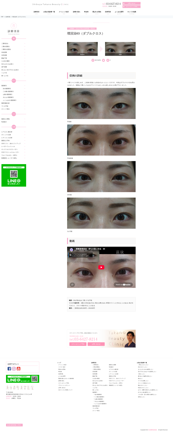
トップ (59, 362)
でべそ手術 (4, 106)
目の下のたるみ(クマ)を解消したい (147, 371)
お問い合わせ (131, 3)
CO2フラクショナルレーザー (10, 152)
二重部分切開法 (6, 49)
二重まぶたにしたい (143, 364)
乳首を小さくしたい (143, 387)
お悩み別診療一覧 (142, 362)
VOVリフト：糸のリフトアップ (11, 143)
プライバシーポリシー (64, 385)
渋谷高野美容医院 (152, 430)
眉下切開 (4, 67)
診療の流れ (61, 380)
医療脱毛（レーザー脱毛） (9, 158)
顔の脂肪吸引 (7, 88)
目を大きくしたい (142, 367)
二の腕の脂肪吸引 (8, 91)
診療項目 (93, 362)
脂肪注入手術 (5, 140)
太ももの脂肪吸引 (8, 97)
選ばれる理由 (61, 369)
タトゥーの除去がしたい (144, 383)
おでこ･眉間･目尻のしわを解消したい (148, 390)
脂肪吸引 (4, 85)
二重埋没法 (4, 43)
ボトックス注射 (6, 134)
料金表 (60, 371)
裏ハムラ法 (4, 75)
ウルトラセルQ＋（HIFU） (9, 155)
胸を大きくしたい (142, 385)
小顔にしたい (141, 374)
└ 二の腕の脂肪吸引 (99, 397)
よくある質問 (61, 376)
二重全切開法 (5, 46)
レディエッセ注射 (6, 137)
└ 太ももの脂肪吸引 (99, 401)
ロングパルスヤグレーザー (9, 149)
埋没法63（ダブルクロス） (19, 16)
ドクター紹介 (61, 367)
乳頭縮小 (4, 122)
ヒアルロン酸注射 (6, 132)
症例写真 (7, 16)
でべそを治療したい (143, 380)
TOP (2, 16)
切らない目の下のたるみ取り (10, 70)
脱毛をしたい (141, 397)
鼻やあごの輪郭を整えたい (145, 376)
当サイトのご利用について (65, 390)
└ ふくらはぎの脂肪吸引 (100, 403)
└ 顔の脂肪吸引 (98, 394)
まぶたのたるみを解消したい (145, 369)
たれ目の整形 (5, 61)
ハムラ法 (4, 72)
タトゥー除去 (5, 109)
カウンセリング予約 (131, 6)
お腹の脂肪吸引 (7, 94)
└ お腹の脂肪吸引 (98, 399)
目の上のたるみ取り (7, 64)
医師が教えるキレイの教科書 (66, 378)
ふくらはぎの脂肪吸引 (9, 100)
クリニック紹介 (62, 364)
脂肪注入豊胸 (5, 119)
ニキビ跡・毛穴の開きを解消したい (147, 394)
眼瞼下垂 (4, 58)
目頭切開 (4, 52)
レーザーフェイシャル (8, 146)
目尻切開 (4, 55)
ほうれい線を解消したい (144, 392)
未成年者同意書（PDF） (14, 425)
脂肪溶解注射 (5, 103)
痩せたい (140, 378)
